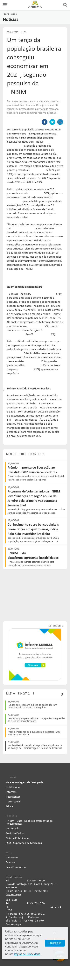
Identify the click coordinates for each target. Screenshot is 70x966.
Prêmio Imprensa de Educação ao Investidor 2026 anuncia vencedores (34, 733)
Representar (13, 796)
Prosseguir (55, 943)
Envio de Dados (15, 833)
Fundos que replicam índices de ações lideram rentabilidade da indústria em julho (32, 706)
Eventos (10, 862)
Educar (10, 806)
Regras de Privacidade (27, 954)
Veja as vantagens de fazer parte (24, 782)
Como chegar (13, 894)
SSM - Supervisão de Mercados (24, 843)
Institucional (13, 787)
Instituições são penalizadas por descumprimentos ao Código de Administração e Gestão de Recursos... (36, 747)
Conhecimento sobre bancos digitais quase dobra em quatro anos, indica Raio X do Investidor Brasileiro (33, 529)
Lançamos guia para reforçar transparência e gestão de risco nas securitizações (36, 720)
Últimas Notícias (20, 694)
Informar (11, 792)
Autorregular (13, 801)
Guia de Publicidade (17, 838)
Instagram (12, 857)
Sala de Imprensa (16, 867)
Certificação (12, 828)
